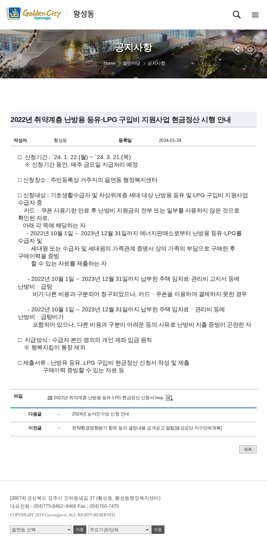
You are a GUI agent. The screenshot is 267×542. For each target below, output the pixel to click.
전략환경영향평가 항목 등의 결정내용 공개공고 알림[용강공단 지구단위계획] (147, 427)
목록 (248, 449)
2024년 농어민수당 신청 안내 (100, 413)
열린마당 (131, 63)
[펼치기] (238, 49)
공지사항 (156, 63)
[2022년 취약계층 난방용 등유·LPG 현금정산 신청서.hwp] (169, 397)
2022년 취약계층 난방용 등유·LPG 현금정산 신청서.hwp (108, 397)
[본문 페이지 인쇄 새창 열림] (250, 49)
